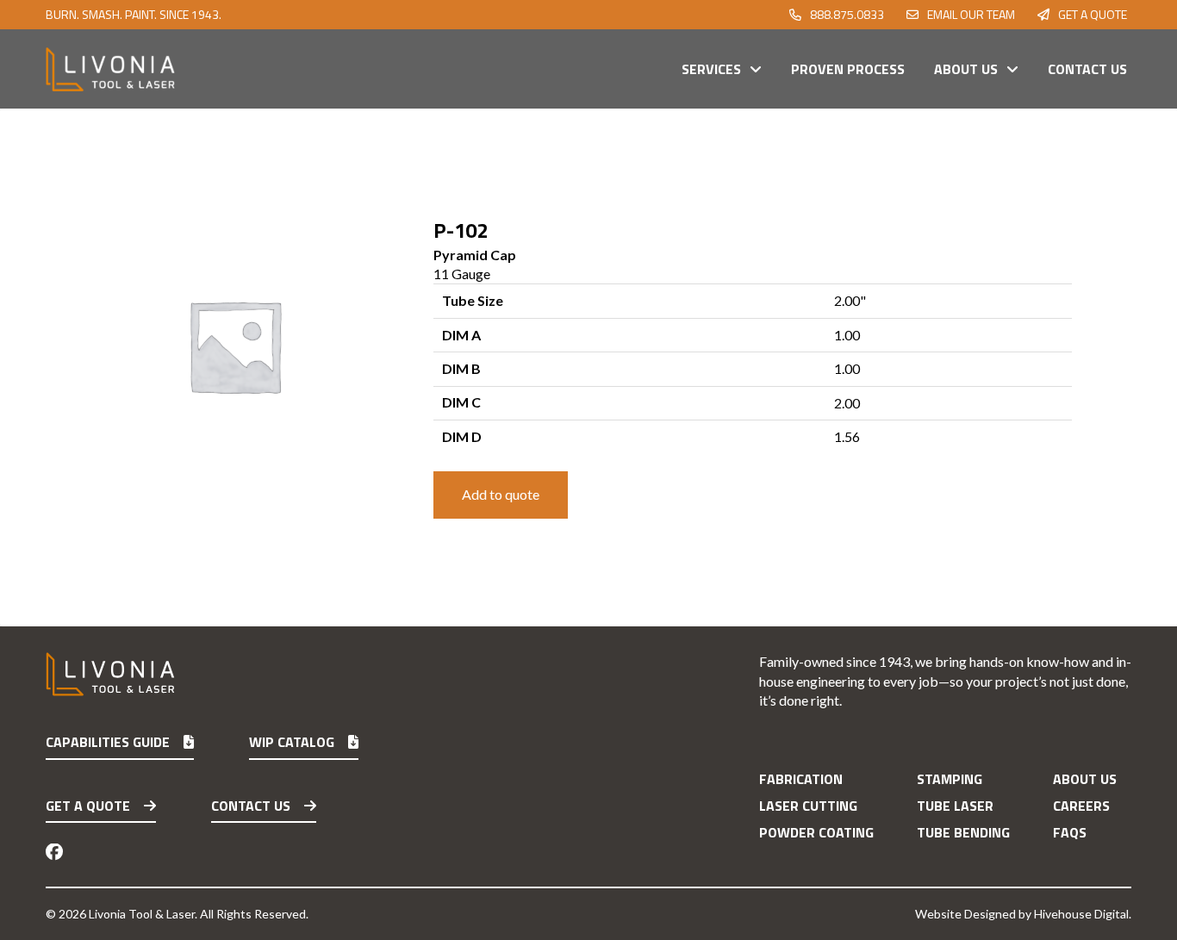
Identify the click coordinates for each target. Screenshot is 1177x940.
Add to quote (500, 494)
